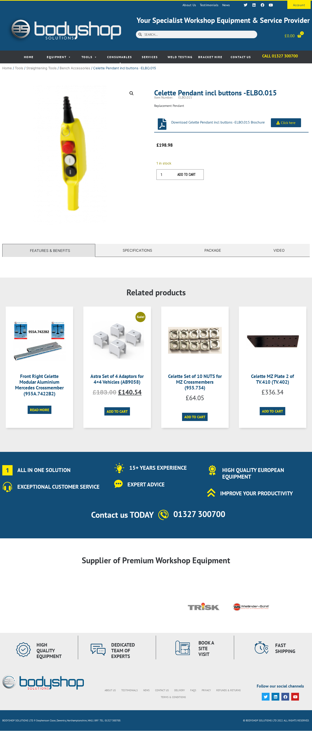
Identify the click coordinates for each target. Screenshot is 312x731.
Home (29, 57)
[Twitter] (245, 5)
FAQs (193, 690)
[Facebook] (262, 5)
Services (150, 57)
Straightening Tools (41, 68)
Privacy (206, 690)
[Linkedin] (254, 5)
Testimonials (209, 5)
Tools (87, 57)
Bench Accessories (75, 68)
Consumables (119, 57)
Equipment (56, 57)
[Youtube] (271, 5)
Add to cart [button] (117, 411)
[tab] (48, 250)
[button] (131, 93)
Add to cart (186, 174)
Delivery (179, 690)
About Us (189, 5)
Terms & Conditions (173, 697)
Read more (39, 409)
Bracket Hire (210, 57)
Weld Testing (180, 57)
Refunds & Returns (228, 690)
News (226, 5)
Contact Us (241, 57)
